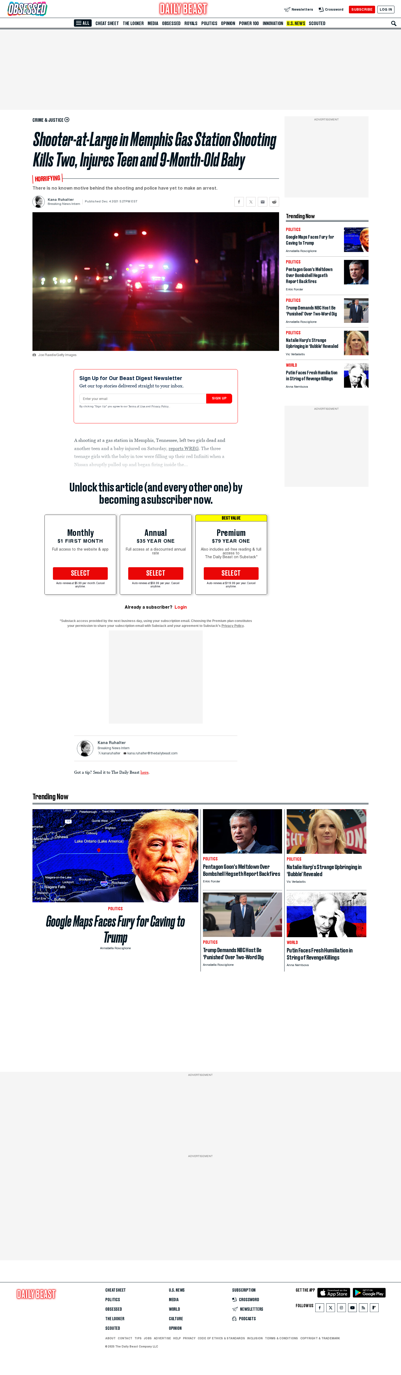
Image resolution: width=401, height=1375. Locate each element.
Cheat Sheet (107, 23)
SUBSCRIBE (361, 9)
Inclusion (255, 1338)
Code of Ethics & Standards (221, 1338)
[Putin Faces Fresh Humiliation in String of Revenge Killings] (356, 386)
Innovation (273, 23)
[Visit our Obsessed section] (45, 9)
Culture (176, 1319)
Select (80, 573)
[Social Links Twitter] (330, 1309)
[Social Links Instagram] (341, 1309)
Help (177, 1338)
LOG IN (386, 9)
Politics (209, 23)
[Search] (394, 23)
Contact (125, 1338)
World (174, 1309)
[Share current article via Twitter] (251, 202)
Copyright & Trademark (320, 1338)
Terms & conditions (281, 1338)
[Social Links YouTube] (352, 1309)
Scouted (317, 23)
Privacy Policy (160, 406)
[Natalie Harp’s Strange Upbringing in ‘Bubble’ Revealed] (356, 353)
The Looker (133, 23)
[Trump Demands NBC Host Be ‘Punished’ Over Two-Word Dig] (356, 321)
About (110, 1338)
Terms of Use (137, 406)
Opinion (228, 23)
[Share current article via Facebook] (239, 202)
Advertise (162, 1338)
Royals (190, 23)
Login (181, 607)
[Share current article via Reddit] (274, 202)
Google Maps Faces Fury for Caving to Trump (115, 929)
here (144, 772)
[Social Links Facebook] (319, 1309)
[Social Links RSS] (363, 1309)
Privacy (189, 1338)
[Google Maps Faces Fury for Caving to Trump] (356, 250)
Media (153, 23)
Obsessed (171, 23)
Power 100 (249, 23)
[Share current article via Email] (262, 202)
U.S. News (296, 23)
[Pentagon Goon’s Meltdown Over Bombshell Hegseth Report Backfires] (356, 283)
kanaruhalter (110, 753)
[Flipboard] (374, 1309)
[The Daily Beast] (184, 9)
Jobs (148, 1338)
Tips (138, 1338)
